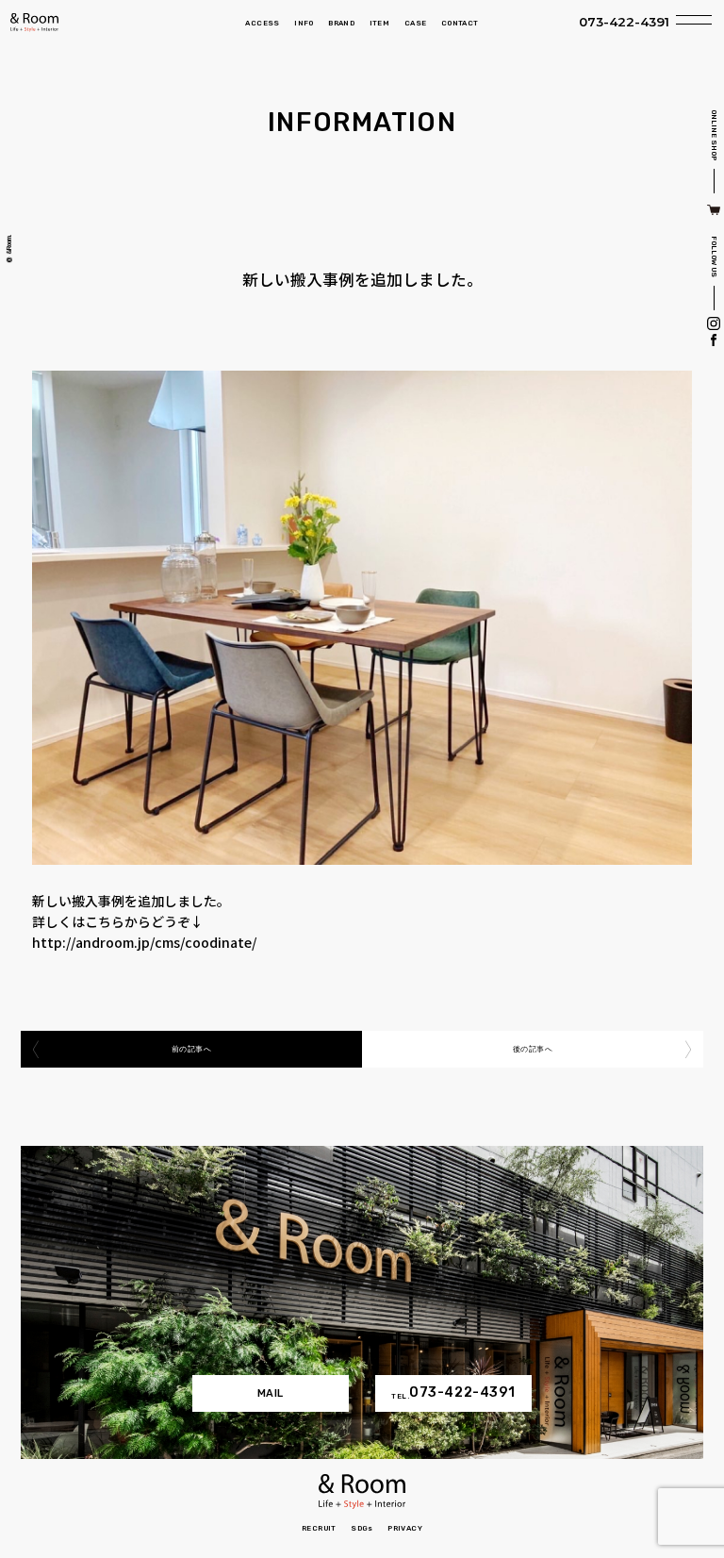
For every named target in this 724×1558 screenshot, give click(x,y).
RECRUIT (319, 1528)
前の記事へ (191, 1049)
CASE (415, 23)
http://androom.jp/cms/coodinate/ (144, 942)
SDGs (362, 1528)
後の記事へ (532, 1049)
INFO (304, 23)
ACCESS (262, 23)
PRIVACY (404, 1528)
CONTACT (460, 23)
